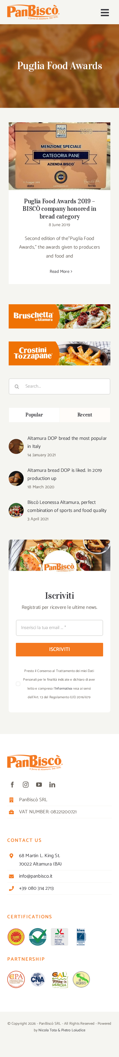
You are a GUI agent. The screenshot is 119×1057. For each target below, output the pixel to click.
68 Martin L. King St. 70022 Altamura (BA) (40, 860)
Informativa (63, 688)
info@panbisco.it (35, 876)
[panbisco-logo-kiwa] (81, 930)
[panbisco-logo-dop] (16, 930)
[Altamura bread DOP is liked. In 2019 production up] (16, 475)
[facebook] (12, 785)
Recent (84, 415)
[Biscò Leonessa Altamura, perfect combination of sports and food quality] (16, 507)
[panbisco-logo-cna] (38, 973)
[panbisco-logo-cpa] (16, 973)
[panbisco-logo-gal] (59, 973)
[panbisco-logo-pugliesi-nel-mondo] (81, 973)
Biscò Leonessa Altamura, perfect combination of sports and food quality (67, 506)
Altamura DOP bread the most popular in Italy (67, 442)
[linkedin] (52, 785)
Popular (34, 415)
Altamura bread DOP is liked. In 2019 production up (64, 474)
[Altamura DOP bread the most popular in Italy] (16, 443)
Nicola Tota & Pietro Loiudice (61, 1030)
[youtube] (39, 785)
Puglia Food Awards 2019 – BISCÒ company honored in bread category (59, 148)
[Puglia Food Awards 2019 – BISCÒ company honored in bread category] (59, 156)
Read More (59, 271)
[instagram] (26, 785)
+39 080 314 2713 (36, 888)
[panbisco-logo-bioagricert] (38, 930)
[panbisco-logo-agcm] (59, 930)
